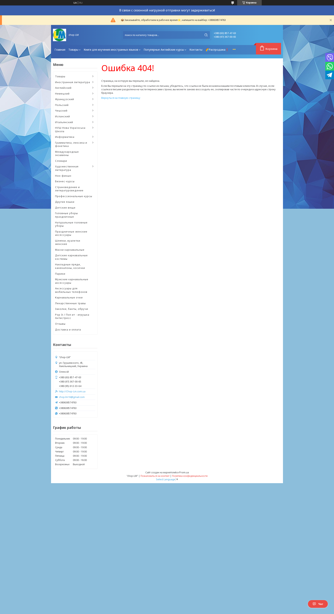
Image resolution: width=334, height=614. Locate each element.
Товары (73, 49)
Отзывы (60, 323)
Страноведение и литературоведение (69, 188)
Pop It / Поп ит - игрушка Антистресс (72, 316)
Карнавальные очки (69, 297)
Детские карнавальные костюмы (71, 257)
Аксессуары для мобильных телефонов (71, 290)
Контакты (195, 49)
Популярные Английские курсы (164, 49)
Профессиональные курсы (73, 196)
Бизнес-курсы (65, 181)
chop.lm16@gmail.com (72, 397)
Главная (60, 49)
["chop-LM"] (59, 35)
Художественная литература (66, 168)
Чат (320, 603)
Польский (62, 105)
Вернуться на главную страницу (120, 98)
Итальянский (64, 122)
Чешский (61, 110)
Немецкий (62, 93)
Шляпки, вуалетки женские (67, 242)
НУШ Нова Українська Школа (70, 129)
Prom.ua (184, 472)
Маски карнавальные (69, 249)
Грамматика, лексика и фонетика (71, 144)
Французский (64, 99)
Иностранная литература (72, 82)
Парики (60, 273)
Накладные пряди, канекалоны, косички (70, 266)
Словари (61, 161)
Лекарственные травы (70, 303)
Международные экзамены (67, 153)
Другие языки (64, 202)
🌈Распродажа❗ (217, 49)
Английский (63, 87)
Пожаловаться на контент (155, 476)
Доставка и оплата (68, 329)
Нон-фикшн (63, 175)
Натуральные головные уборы (71, 224)
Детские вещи (65, 207)
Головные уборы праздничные (66, 214)
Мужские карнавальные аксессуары (71, 281)
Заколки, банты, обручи (71, 309)
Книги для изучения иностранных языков (111, 49)
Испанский (62, 116)
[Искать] (206, 35)
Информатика (64, 137)
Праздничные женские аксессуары (71, 233)
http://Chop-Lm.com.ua (72, 391)
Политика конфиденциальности (190, 476)
